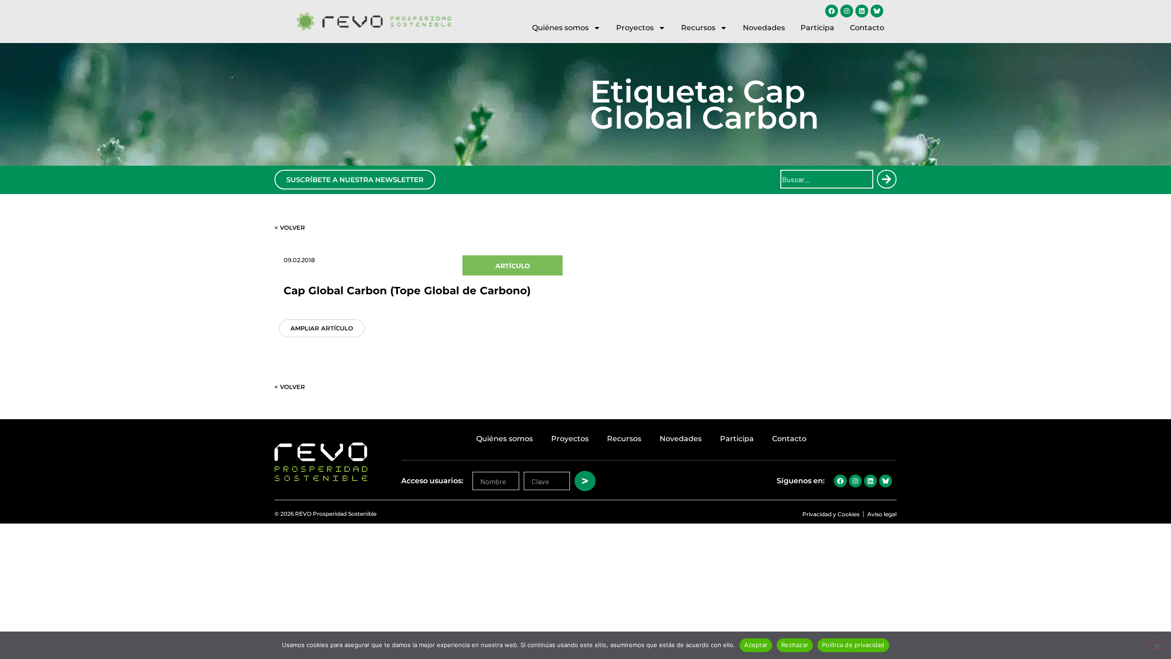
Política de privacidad (853, 644)
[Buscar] (886, 179)
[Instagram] (846, 11)
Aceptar (756, 644)
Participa (817, 27)
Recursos (698, 27)
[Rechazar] (1156, 645)
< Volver (289, 227)
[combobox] (826, 179)
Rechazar (794, 644)
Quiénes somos (560, 27)
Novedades (764, 27)
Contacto (867, 27)
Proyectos (635, 27)
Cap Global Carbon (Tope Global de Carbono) (407, 290)
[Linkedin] (861, 11)
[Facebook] (831, 11)
